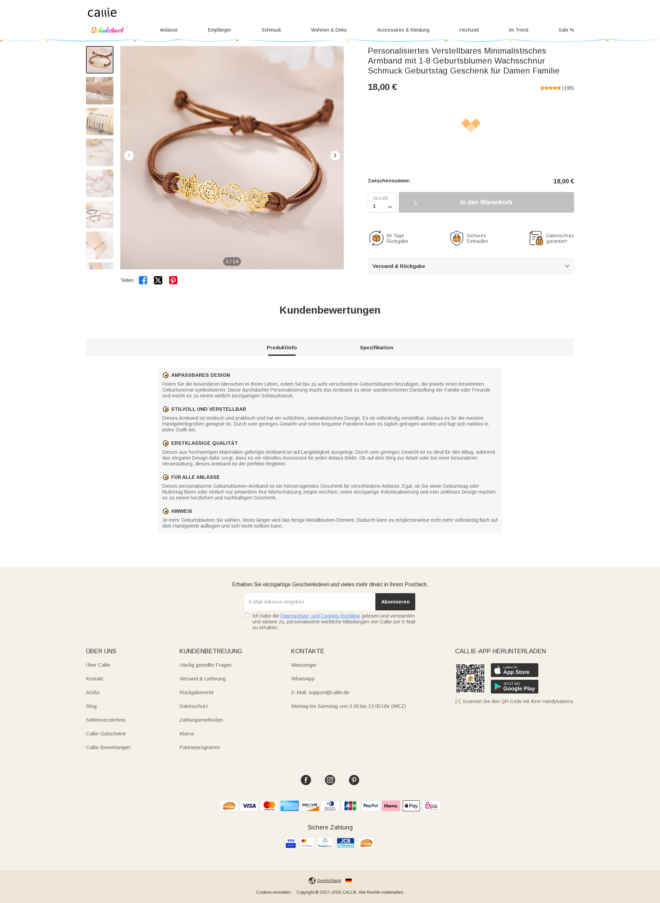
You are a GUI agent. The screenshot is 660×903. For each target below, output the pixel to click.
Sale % (566, 30)
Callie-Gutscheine (106, 733)
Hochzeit (469, 30)
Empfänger (219, 30)
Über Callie (98, 665)
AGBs (93, 692)
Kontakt (94, 678)
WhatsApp (303, 678)
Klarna (186, 733)
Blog (91, 706)
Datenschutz (193, 706)
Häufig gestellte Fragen (205, 665)
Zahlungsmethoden (201, 720)
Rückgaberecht (196, 692)
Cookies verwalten (273, 892)
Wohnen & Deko (329, 30)
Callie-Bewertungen (108, 747)
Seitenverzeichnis (106, 720)
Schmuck (271, 30)
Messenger (304, 665)
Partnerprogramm (199, 747)
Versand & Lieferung (202, 678)
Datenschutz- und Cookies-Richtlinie (320, 616)
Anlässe (169, 30)
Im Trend (518, 30)
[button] (335, 155)
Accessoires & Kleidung (403, 30)
